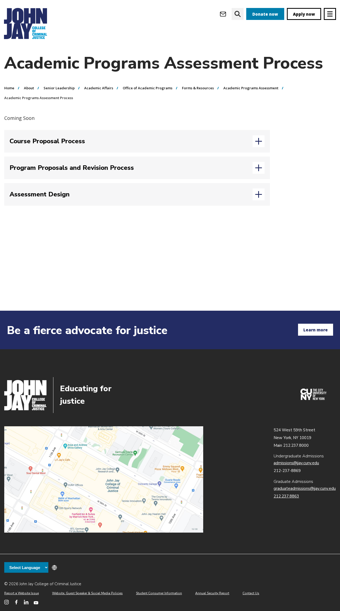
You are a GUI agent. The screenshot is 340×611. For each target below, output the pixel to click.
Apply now (304, 14)
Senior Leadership (59, 88)
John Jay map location (103, 479)
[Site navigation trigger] (330, 14)
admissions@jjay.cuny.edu (296, 463)
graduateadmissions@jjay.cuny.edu (305, 488)
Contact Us (251, 593)
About (29, 88)
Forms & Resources (198, 88)
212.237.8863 (286, 496)
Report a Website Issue (21, 593)
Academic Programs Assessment (250, 88)
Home (9, 88)
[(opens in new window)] (313, 399)
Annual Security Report (212, 593)
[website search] (238, 14)
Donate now (265, 14)
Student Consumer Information (159, 593)
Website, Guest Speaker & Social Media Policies (87, 593)
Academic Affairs (98, 88)
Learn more (315, 329)
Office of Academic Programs (147, 88)
